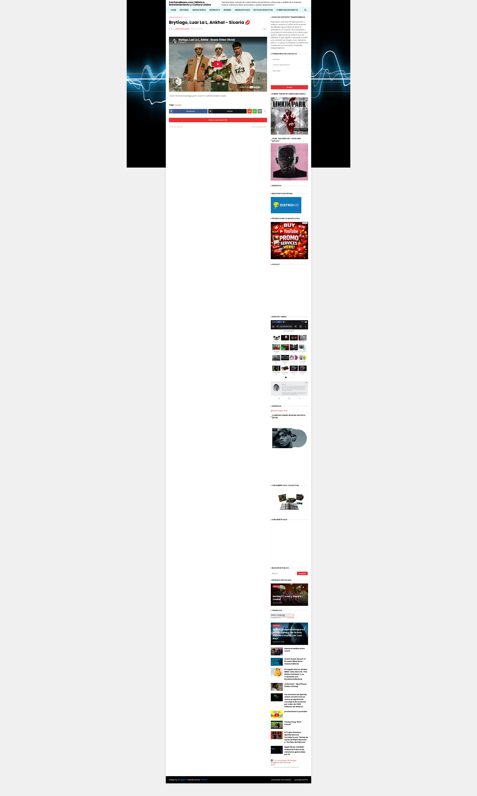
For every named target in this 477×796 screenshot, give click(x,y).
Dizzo (273, 765)
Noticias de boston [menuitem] (263, 10)
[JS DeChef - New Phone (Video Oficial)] (277, 687)
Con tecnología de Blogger (285, 760)
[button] (305, 10)
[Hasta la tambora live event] (277, 651)
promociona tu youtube (295, 711)
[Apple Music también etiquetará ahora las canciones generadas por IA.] (277, 750)
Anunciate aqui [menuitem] (242, 10)
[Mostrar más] (265, 111)
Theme (203, 779)
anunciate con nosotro (281, 779)
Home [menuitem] (173, 10)
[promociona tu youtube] (277, 714)
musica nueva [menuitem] (199, 10)
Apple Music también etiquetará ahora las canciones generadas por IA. (294, 751)
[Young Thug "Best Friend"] (277, 725)
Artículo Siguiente (259, 127)
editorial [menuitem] (184, 10)
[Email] (260, 111)
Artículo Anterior (176, 127)
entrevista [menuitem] (215, 10)
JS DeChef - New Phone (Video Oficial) (295, 685)
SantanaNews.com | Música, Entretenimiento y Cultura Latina (190, 3)
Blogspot (182, 780)
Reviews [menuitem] (227, 10)
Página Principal (175, 17)
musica (186, 17)
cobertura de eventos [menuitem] (287, 10)
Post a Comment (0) (218, 120)
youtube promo (301, 779)
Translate (290, 617)
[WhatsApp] (254, 111)
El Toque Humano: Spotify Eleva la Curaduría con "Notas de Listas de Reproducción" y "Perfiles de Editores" (296, 737)
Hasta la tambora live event (294, 649)
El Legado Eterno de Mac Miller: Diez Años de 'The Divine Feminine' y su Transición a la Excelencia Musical (295, 674)
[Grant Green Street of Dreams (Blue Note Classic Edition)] (277, 662)
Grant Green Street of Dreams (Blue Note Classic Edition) (295, 661)
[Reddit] (249, 111)
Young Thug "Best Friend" (292, 723)
